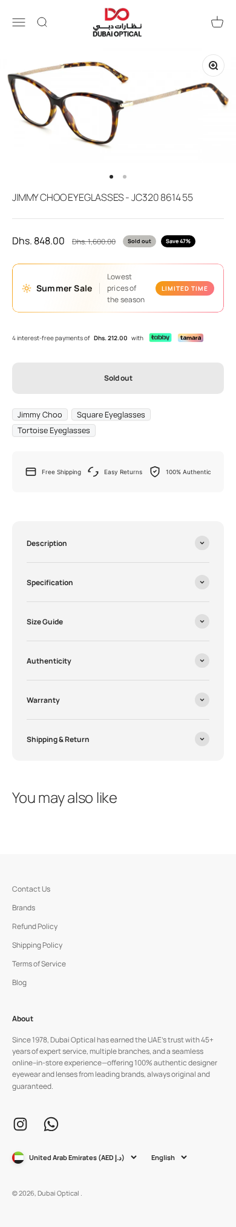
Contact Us (31, 889)
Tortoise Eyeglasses (54, 430)
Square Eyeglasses (111, 414)
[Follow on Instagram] (20, 1124)
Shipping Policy (37, 945)
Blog (19, 982)
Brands (23, 907)
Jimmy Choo (40, 414)
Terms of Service (39, 964)
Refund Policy (34, 926)
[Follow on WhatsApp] (51, 1124)
